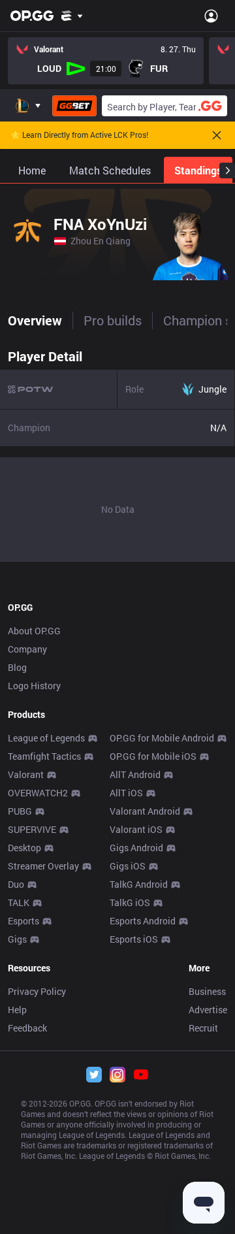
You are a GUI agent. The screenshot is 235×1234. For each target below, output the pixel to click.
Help (17, 1009)
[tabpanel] (117, 452)
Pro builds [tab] (113, 320)
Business (207, 991)
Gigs (17, 939)
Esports (23, 921)
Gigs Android (136, 847)
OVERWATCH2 (38, 793)
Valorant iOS (136, 829)
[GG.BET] (74, 105)
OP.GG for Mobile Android (162, 738)
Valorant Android (145, 811)
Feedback (27, 1028)
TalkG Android (139, 884)
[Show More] (72, 16)
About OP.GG (34, 631)
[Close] (217, 135)
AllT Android (135, 774)
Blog (17, 667)
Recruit (203, 1028)
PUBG (20, 811)
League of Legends (46, 738)
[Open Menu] (211, 16)
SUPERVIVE (32, 829)
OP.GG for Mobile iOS (153, 756)
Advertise (208, 1009)
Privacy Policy (37, 991)
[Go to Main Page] (32, 15)
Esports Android (143, 921)
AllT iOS (126, 793)
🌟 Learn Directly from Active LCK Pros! (79, 135)
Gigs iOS (128, 866)
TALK (18, 902)
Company (27, 649)
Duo (16, 884)
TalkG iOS (130, 902)
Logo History (34, 685)
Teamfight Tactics (44, 756)
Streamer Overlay (43, 866)
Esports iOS (134, 939)
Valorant (26, 774)
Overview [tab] (35, 320)
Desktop (24, 847)
